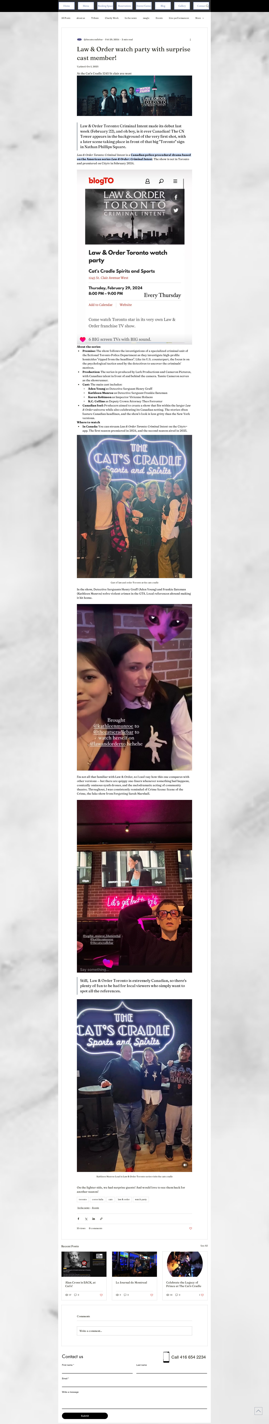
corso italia (97, 1199)
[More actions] (190, 39)
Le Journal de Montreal (131, 1282)
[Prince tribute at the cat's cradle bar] (185, 1264)
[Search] (207, 6)
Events (159, 18)
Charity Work (111, 18)
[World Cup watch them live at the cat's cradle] (134, 1264)
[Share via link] (101, 1218)
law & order (124, 1199)
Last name (141, 1365)
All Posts (65, 18)
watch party (141, 1199)
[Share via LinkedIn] (93, 1218)
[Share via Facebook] (78, 1218)
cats (111, 1199)
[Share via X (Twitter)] (86, 1218)
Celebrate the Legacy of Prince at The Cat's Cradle (183, 1284)
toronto (83, 1199)
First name (68, 1365)
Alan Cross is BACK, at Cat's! (80, 1284)
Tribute (95, 18)
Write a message (70, 1392)
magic (146, 18)
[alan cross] (83, 1264)
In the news (131, 18)
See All (204, 1245)
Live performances (179, 18)
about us (81, 18)
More (198, 18)
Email (65, 1378)
